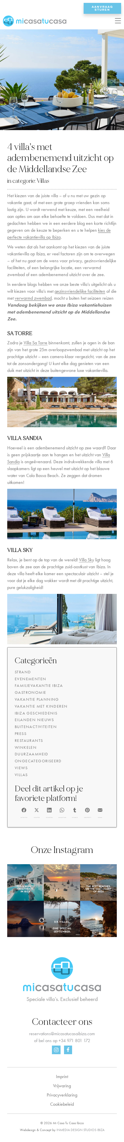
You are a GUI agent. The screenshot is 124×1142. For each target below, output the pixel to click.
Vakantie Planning (37, 699)
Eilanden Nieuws (34, 719)
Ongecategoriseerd (38, 760)
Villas (43, 181)
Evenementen (30, 678)
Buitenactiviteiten (36, 726)
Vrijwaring (62, 1086)
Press (21, 733)
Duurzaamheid (31, 754)
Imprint (62, 1076)
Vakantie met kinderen (41, 706)
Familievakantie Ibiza (39, 685)
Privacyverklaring (62, 1095)
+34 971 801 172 (74, 1041)
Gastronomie (30, 692)
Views (21, 767)
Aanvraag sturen (102, 8)
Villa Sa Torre (35, 343)
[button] (24, 812)
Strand (23, 671)
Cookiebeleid (62, 1104)
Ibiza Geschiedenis (36, 713)
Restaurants (29, 740)
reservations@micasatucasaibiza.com (62, 1034)
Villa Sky (86, 560)
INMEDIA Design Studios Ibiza (80, 1130)
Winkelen (26, 747)
